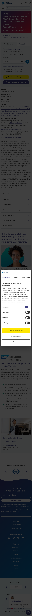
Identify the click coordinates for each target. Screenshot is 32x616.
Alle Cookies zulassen (16, 330)
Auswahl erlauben (16, 336)
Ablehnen (16, 342)
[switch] (27, 312)
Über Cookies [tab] (26, 277)
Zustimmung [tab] (6, 277)
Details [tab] (16, 277)
